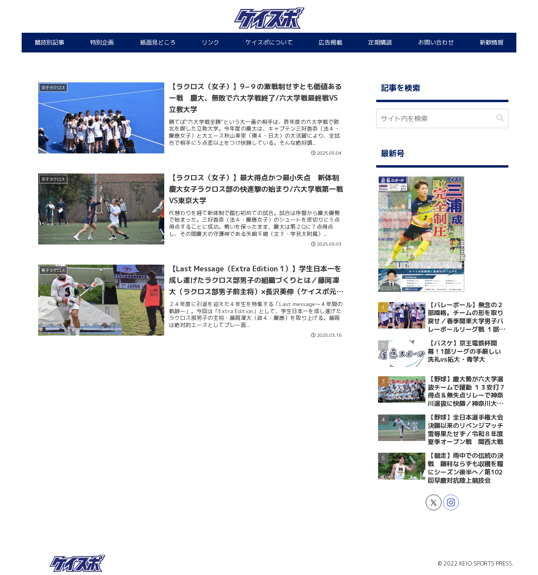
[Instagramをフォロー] (451, 502)
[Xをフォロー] (434, 502)
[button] (500, 118)
